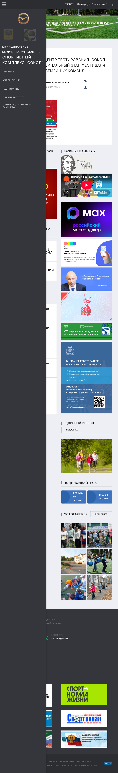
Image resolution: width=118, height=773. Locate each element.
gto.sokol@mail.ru (60, 638)
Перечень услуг (13, 97)
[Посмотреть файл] (85, 81)
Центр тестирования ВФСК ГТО (17, 106)
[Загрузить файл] (85, 87)
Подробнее (72, 429)
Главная (8, 71)
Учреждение (11, 80)
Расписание (11, 89)
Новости (65, 20)
